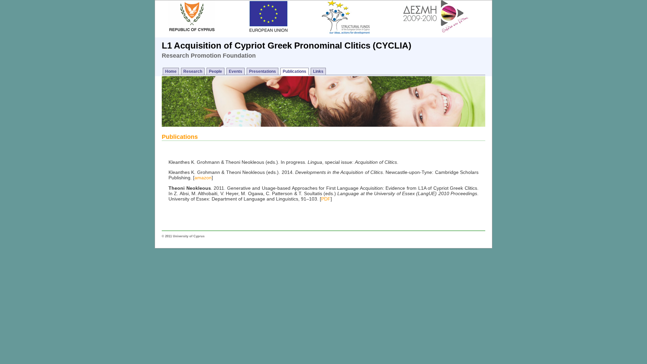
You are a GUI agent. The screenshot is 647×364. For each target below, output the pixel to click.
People (215, 71)
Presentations (262, 71)
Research (192, 71)
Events (235, 71)
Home (171, 71)
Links (318, 71)
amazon (203, 177)
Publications (294, 71)
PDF (326, 199)
